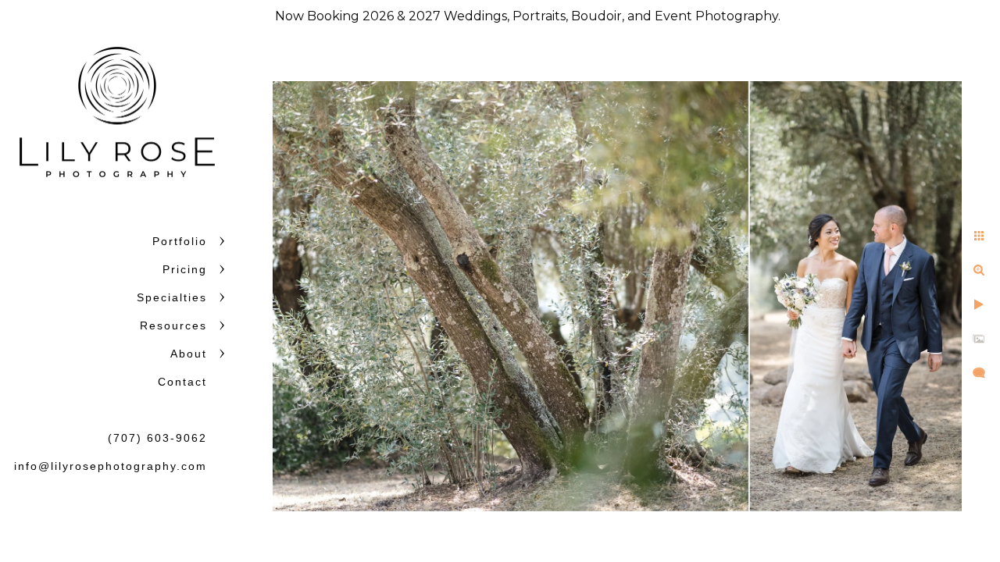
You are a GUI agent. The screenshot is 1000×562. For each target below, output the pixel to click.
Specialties (172, 297)
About (188, 353)
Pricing (184, 269)
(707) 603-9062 (157, 438)
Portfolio (179, 241)
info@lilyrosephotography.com (110, 466)
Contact (182, 381)
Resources (173, 325)
